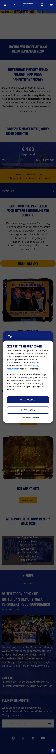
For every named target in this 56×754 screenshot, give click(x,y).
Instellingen (28, 410)
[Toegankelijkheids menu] (52, 750)
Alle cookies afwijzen (28, 417)
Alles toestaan (28, 399)
